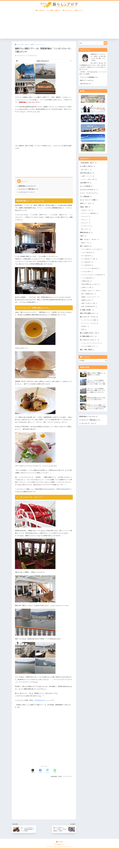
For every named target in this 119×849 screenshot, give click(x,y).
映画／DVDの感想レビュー (89, 313)
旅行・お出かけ (40, 10)
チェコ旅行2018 (87, 265)
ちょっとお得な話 (86, 186)
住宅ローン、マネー (87, 203)
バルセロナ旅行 (87, 271)
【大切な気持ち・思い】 (88, 163)
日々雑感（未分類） (87, 310)
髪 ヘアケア (86, 229)
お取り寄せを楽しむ (87, 173)
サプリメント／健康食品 (90, 213)
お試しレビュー (78, 10)
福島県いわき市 (87, 300)
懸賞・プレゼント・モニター (89, 239)
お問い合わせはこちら (85, 83)
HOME (60, 842)
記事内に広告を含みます (43, 61)
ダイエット (86, 219)
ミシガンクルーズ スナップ (26, 192)
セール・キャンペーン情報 (89, 200)
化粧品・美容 (85, 207)
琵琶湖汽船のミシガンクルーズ (26, 186)
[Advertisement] (59, 26)
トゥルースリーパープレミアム (92, 343)
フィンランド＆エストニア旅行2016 (93, 275)
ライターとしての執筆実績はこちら (89, 77)
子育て (83, 236)
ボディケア (86, 223)
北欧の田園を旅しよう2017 (90, 284)
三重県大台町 (86, 281)
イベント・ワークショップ (89, 193)
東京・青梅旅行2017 (88, 294)
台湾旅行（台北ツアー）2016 (91, 290)
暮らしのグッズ (67, 10)
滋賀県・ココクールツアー (65, 776)
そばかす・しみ (87, 210)
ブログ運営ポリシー (59, 844)
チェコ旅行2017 (87, 262)
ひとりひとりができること (88, 189)
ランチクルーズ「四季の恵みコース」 (28, 189)
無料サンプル (86, 243)
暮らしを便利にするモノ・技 (89, 333)
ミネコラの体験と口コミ (90, 346)
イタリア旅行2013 (88, 252)
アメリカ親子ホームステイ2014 (92, 249)
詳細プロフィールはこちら (87, 80)
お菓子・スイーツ (88, 176)
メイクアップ (86, 226)
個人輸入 (85, 326)
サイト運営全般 (85, 196)
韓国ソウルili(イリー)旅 (89, 303)
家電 (84, 329)
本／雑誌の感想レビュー (88, 336)
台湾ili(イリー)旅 (87, 287)
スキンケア (86, 216)
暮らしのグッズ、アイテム (89, 317)
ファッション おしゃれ (90, 323)
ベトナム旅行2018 (88, 278)
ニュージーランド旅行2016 (90, 268)
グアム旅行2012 (87, 256)
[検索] (105, 43)
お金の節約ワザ (85, 183)
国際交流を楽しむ (86, 232)
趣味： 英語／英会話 (87, 349)
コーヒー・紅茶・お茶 (89, 179)
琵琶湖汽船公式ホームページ (42, 700)
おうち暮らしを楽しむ (53, 10)
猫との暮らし (86, 169)
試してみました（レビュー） (89, 340)
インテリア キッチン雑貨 (90, 320)
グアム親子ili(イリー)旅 (89, 259)
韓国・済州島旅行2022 (89, 306)
